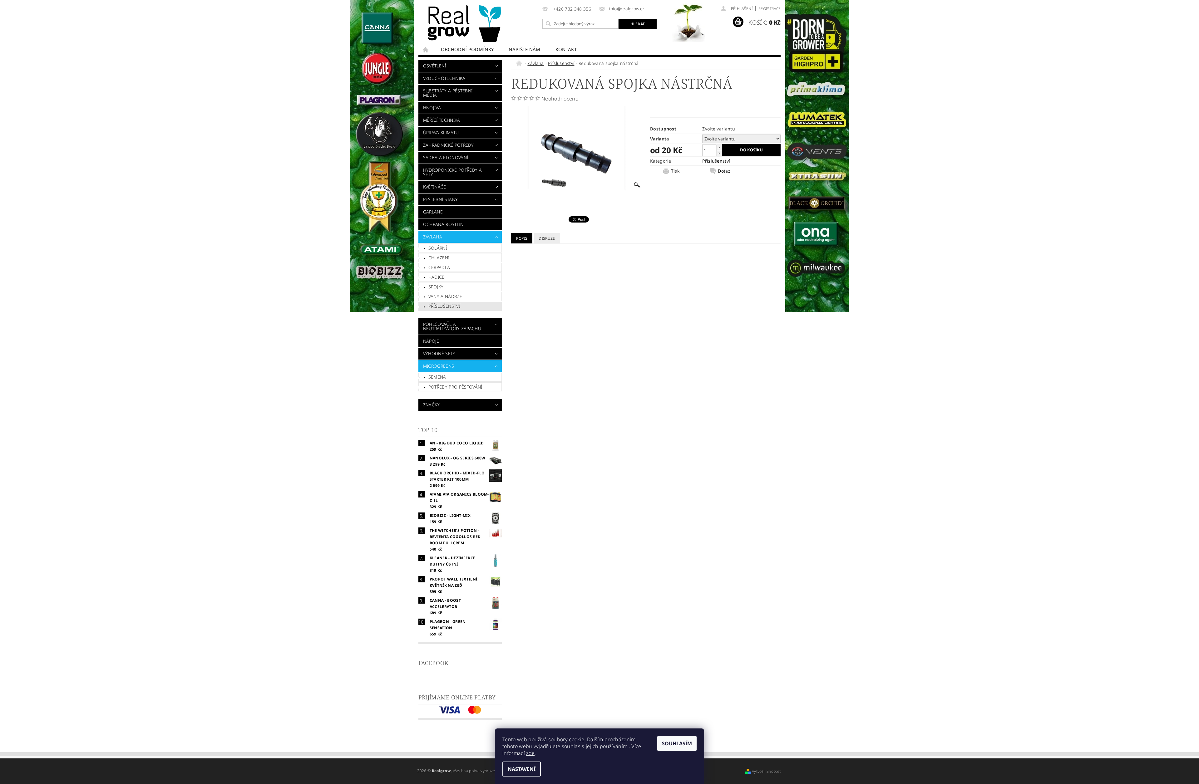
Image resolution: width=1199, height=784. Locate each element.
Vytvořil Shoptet (766, 771)
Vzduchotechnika (444, 78)
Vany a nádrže (445, 296)
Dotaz (724, 171)
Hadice (436, 277)
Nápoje (431, 341)
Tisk (675, 171)
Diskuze (547, 238)
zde (530, 753)
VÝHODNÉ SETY (439, 353)
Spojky (436, 287)
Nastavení (521, 769)
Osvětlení (434, 66)
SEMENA (437, 377)
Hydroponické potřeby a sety (452, 172)
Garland (433, 212)
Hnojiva (432, 107)
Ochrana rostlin (443, 224)
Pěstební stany (440, 199)
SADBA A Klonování (445, 157)
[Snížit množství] (719, 153)
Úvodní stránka (425, 49)
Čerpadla (439, 267)
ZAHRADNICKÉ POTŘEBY (448, 145)
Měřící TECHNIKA (441, 120)
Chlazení (439, 258)
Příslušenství (444, 306)
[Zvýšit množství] (719, 147)
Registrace (769, 8)
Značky (431, 405)
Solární (437, 248)
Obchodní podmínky (467, 49)
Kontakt (566, 49)
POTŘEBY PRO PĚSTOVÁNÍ (455, 387)
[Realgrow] (466, 24)
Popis (521, 238)
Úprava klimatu (441, 132)
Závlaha (432, 237)
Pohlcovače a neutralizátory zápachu (452, 326)
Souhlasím (677, 743)
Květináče (434, 187)
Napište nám (524, 49)
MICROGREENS (438, 366)
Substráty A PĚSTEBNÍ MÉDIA (447, 93)
